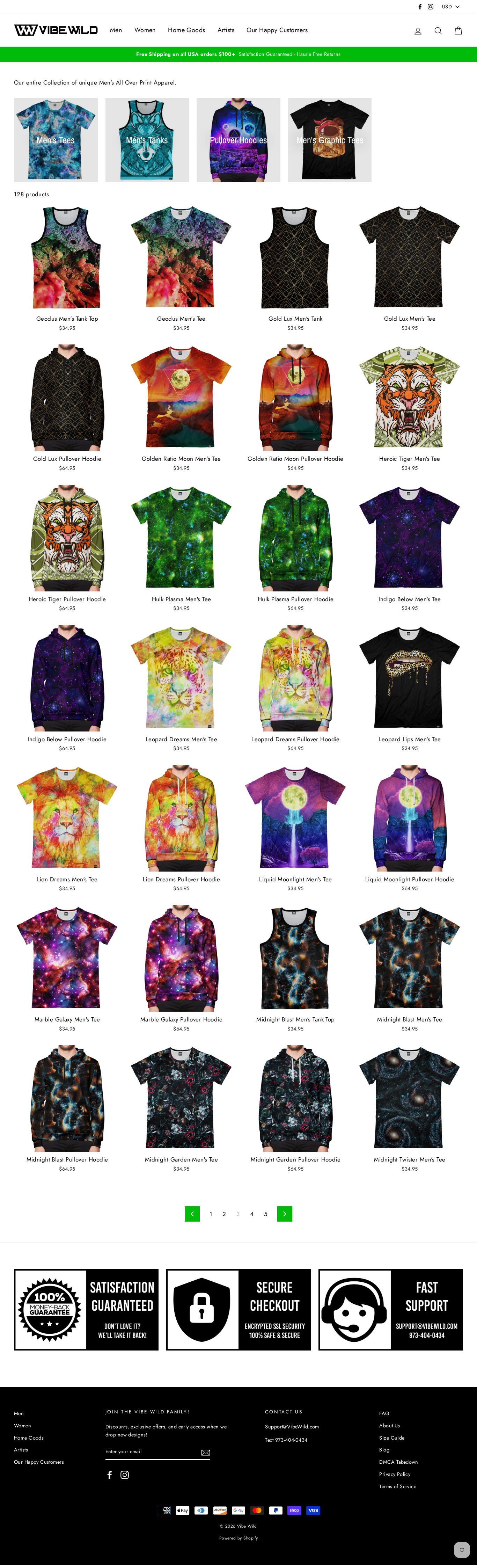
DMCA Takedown (398, 1461)
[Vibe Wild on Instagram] (124, 1474)
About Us (389, 1425)
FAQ (384, 1413)
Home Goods (186, 30)
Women (145, 30)
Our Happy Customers (277, 30)
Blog (384, 1449)
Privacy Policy (394, 1474)
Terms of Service (397, 1486)
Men (116, 30)
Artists (226, 30)
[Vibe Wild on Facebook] (109, 1474)
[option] (238, 54)
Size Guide (391, 1437)
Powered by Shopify (238, 1538)
